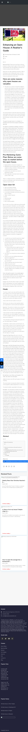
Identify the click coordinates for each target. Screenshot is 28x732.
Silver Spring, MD (4, 671)
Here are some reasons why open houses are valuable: (13, 448)
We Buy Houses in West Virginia (8, 703)
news (6, 56)
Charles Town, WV (5, 683)
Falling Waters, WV (5, 685)
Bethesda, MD (4, 673)
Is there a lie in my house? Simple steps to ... (12, 510)
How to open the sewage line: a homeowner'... (12, 560)
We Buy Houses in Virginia (6, 710)
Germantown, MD (4, 679)
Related (7, 455)
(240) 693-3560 (6, 614)
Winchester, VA (4, 689)
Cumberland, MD (4, 674)
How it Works (4, 646)
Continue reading (6, 503)
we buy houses (18, 627)
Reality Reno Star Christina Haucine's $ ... (13, 481)
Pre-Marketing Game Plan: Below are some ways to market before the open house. (14, 450)
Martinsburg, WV (4, 688)
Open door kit (7, 452)
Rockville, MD (4, 670)
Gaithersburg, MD (4, 677)
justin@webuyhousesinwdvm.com (9, 616)
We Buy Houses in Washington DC (8, 707)
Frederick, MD (4, 676)
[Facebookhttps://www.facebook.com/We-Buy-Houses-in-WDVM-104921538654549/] (1, 360)
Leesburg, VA (4, 686)
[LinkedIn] (1, 366)
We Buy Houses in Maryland (7, 714)
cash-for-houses (19, 619)
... (20, 516)
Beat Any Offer (4, 648)
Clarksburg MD (4, 669)
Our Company (3, 652)
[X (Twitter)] (1, 363)
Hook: (6, 454)
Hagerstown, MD (4, 682)
